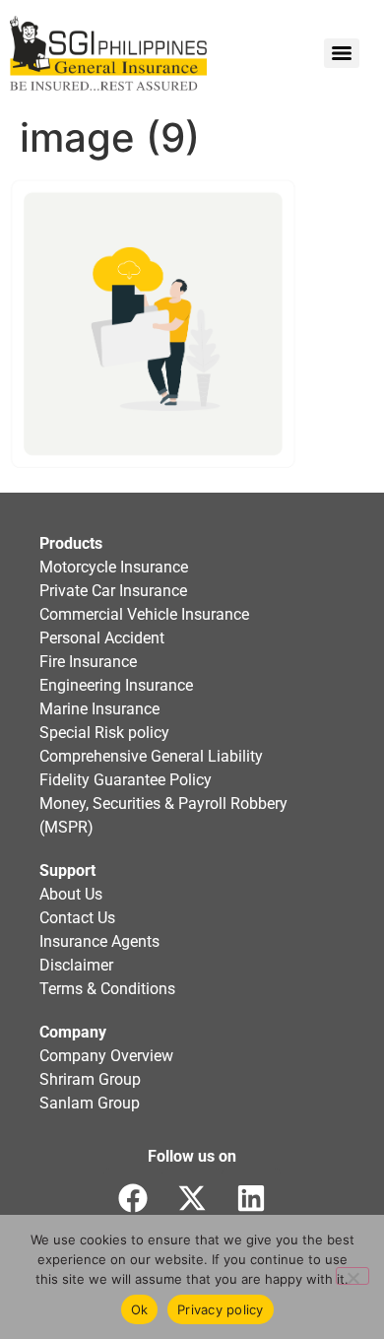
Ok (140, 1309)
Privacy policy (220, 1309)
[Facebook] (132, 1198)
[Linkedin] (251, 1198)
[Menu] (341, 53)
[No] (352, 1276)
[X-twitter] (192, 1198)
